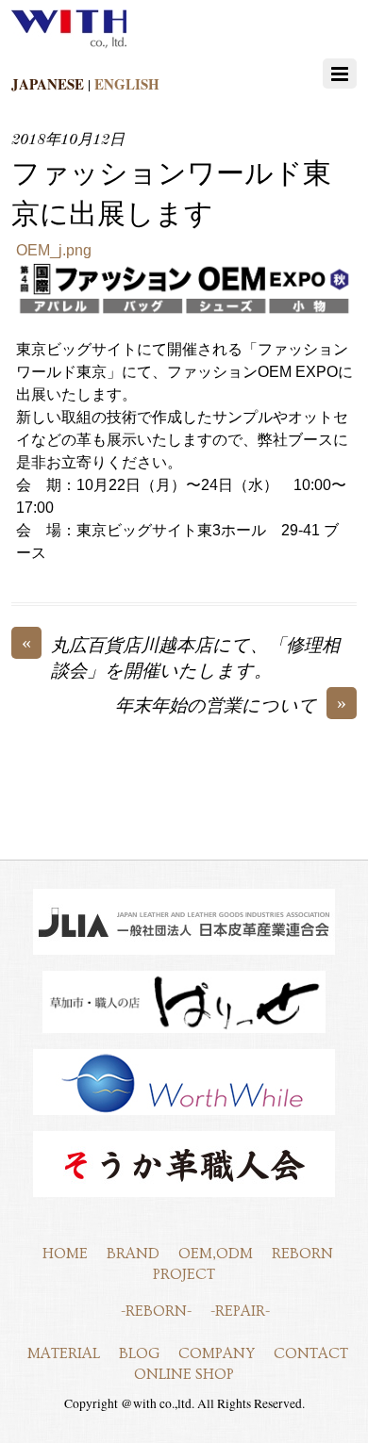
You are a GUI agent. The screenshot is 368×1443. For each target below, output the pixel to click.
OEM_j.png (54, 250)
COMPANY (216, 1353)
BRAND (133, 1253)
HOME (65, 1253)
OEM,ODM (215, 1253)
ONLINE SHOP (184, 1374)
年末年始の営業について (230, 705)
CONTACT (311, 1353)
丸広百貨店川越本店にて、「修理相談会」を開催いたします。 (181, 657)
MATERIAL (63, 1353)
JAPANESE (47, 84)
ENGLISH (126, 84)
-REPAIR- (240, 1311)
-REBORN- (156, 1311)
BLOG (139, 1353)
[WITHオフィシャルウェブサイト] (68, 44)
